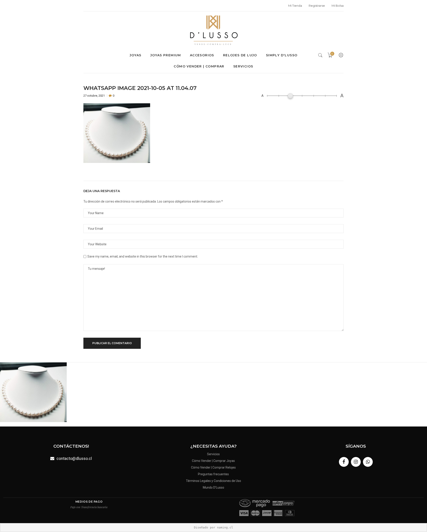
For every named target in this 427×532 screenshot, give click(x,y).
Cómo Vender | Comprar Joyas (213, 461)
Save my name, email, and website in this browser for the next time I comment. (142, 256)
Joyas (135, 55)
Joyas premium (165, 55)
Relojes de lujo (240, 55)
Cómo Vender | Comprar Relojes (213, 467)
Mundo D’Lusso (213, 487)
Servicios (243, 66)
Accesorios (202, 55)
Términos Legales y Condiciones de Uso (213, 481)
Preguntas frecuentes (213, 474)
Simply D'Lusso (282, 55)
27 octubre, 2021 (94, 95)
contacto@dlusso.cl (74, 458)
